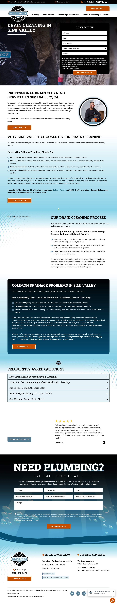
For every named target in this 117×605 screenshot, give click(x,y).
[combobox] (84, 48)
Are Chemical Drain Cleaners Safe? (27, 387)
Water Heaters (48, 15)
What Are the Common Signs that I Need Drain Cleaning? (39, 382)
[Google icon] (72, 593)
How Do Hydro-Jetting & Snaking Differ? (30, 393)
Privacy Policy (65, 68)
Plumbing (35, 15)
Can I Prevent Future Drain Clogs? (27, 399)
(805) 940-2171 (102, 1)
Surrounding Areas (38, 2)
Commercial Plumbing (91, 15)
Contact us (63, 337)
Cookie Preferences (13, 593)
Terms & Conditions (74, 68)
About (105, 15)
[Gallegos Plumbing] (18, 13)
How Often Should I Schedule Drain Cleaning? (33, 376)
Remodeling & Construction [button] (68, 15)
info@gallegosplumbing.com (70, 66)
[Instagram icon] (84, 593)
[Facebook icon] (78, 593)
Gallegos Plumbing (60, 190)
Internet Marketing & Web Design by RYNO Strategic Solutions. (25, 596)
